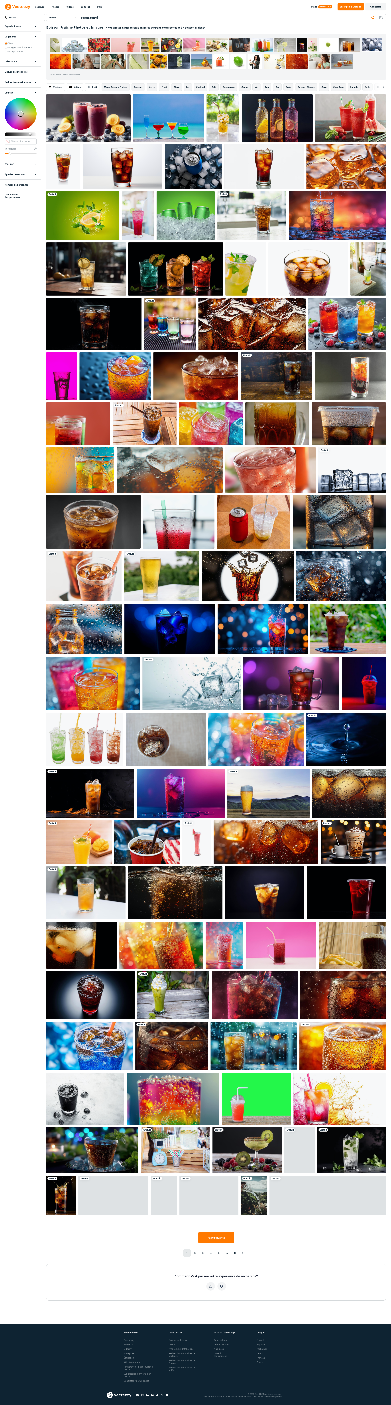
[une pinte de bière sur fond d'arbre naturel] (161, 576)
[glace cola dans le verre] (84, 576)
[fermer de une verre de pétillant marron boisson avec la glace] (342, 1046)
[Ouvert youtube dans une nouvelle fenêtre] (167, 1395)
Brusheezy (129, 1340)
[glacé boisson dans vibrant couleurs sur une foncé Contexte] (364, 683)
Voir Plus (342, 61)
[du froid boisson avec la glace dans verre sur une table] (195, 376)
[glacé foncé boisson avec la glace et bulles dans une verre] (93, 522)
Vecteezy (128, 1344)
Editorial (85, 6)
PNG (94, 87)
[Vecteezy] (17, 7)
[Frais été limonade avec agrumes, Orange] (245, 269)
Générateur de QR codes (136, 1380)
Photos (55, 6)
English (260, 1340)
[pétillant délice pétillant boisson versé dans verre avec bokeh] (161, 945)
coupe (244, 87)
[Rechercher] (373, 17)
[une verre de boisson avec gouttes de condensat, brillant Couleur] (224, 945)
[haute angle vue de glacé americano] (166, 739)
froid (164, 87)
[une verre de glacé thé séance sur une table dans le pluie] (253, 1046)
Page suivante (216, 1237)
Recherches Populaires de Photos (182, 1361)
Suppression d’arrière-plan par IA (137, 1375)
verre (152, 87)
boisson (138, 87)
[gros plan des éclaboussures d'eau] (346, 739)
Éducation (129, 1357)
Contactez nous (222, 1344)
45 (235, 1252)
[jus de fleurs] (86, 892)
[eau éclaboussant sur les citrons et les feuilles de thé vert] (82, 215)
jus (187, 87)
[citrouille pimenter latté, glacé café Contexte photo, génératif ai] (90, 793)
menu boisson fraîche (115, 87)
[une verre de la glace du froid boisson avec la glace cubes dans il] (80, 470)
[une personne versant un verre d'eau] (254, 1195)
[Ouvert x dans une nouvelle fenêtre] (162, 1395)
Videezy (128, 1348)
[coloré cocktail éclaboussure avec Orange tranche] (339, 1099)
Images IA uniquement (20, 47)
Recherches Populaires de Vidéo (182, 1369)
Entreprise (129, 1353)
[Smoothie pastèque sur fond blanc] (196, 842)
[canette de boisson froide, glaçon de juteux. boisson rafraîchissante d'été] (186, 215)
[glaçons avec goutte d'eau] (352, 470)
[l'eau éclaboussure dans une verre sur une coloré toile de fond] (61, 376)
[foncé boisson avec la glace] (85, 1099)
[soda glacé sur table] (251, 215)
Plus (99, 6)
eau (267, 87)
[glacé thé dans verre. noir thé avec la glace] (81, 945)
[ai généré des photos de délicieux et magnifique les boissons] (93, 683)
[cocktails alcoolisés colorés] (170, 324)
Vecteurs (39, 6)
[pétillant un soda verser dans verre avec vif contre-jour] (337, 215)
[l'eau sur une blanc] (84, 739)
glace (176, 87)
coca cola (338, 87)
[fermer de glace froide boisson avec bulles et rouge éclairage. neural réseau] (343, 995)
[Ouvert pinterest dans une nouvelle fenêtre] (152, 1395)
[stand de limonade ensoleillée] (175, 1150)
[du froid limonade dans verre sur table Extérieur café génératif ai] (86, 269)
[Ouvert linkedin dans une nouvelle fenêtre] (147, 1395)
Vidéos (70, 6)
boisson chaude (306, 87)
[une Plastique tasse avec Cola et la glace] (349, 423)
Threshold (10, 148)
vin (256, 87)
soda (367, 87)
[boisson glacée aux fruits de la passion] (222, 118)
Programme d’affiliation (181, 1348)
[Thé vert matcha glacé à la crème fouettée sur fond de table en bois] (173, 995)
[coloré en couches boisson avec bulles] (173, 1099)
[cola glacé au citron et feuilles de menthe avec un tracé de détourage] (63, 166)
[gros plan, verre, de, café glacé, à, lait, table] (164, 1195)
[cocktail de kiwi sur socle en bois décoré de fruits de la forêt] (247, 1150)
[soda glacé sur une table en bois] (145, 423)
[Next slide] (381, 87)
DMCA (172, 1344)
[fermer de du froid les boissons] (178, 522)
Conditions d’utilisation (213, 1396)
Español (261, 1344)
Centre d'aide (221, 1340)
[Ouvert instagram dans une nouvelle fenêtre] (142, 1395)
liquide (354, 87)
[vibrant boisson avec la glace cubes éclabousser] (263, 629)
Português (262, 1348)
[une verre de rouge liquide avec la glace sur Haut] (90, 995)
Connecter (375, 6)
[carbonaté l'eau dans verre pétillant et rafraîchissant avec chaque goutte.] (78, 423)
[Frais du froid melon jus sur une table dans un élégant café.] (368, 269)
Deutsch (261, 1353)
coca (323, 87)
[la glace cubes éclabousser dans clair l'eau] (191, 683)
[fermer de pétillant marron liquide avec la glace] (266, 842)
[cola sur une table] (276, 376)
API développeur (132, 1362)
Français (261, 1357)
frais (288, 87)
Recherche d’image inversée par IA (138, 1368)
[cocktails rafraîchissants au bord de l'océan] (168, 118)
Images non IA (15, 51)
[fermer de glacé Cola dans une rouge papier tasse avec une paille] (147, 842)
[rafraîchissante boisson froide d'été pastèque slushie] (350, 118)
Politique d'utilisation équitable (267, 1396)
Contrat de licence (178, 1340)
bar (277, 87)
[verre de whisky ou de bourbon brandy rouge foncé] (208, 1195)
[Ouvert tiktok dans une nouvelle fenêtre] (157, 1395)
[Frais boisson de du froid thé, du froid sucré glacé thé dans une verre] (277, 423)
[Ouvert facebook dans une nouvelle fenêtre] (137, 1395)
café (214, 87)
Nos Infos (219, 1348)
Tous (10, 43)
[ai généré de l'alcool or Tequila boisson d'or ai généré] (346, 166)
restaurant (229, 87)
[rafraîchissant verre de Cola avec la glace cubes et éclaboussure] (61, 1195)
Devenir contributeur (220, 1354)
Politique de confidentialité (238, 1396)
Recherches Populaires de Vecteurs (182, 1354)
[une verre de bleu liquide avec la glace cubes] (169, 629)
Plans (314, 6)
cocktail (200, 87)
